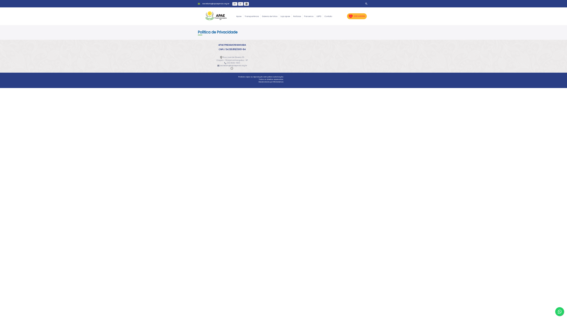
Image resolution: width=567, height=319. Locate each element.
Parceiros (308, 16)
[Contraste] (246, 4)
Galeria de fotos (269, 16)
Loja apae (285, 16)
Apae (239, 16)
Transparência (252, 16)
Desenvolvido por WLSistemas (271, 82)
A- (240, 3)
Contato (328, 16)
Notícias (297, 16)
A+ (235, 3)
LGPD (319, 16)
